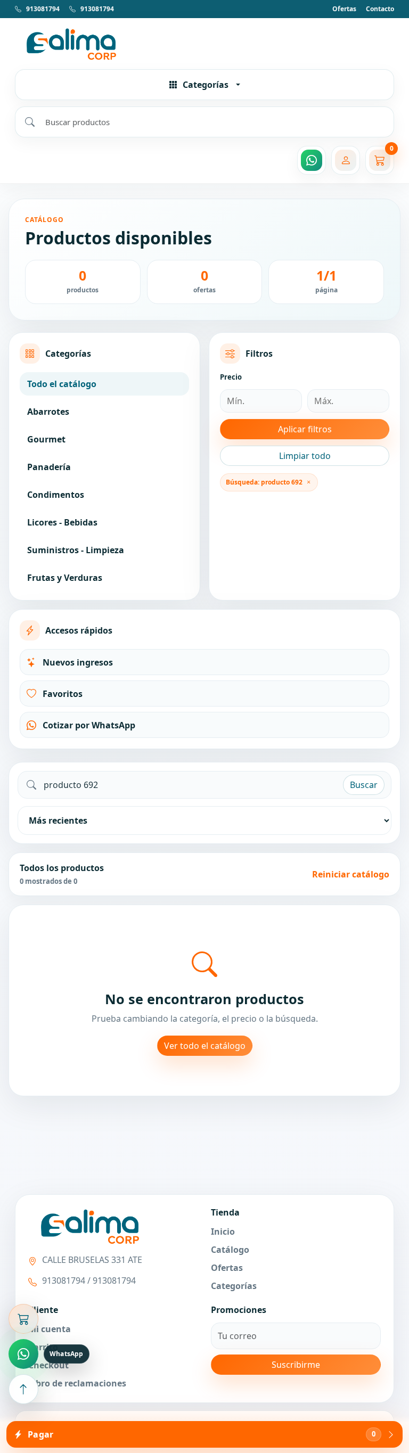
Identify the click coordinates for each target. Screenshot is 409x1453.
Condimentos (55, 494)
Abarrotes (48, 411)
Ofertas (344, 8)
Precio (231, 377)
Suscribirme (296, 1364)
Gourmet (46, 439)
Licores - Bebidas (62, 522)
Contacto (380, 8)
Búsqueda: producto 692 (264, 482)
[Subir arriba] (23, 1389)
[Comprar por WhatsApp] (23, 1354)
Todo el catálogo (61, 384)
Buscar (364, 785)
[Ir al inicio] (204, 44)
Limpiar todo (305, 456)
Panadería (49, 467)
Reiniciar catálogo (350, 874)
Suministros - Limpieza (75, 550)
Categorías (234, 1286)
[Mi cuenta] (345, 160)
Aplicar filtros (305, 429)
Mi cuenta (49, 1329)
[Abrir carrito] (23, 1319)
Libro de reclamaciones (77, 1383)
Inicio (223, 1231)
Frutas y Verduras (64, 578)
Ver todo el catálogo (205, 1046)
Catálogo (230, 1249)
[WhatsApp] (311, 160)
